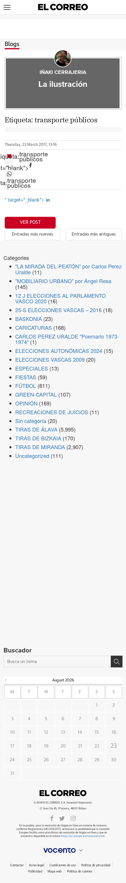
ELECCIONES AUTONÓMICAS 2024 (58, 350)
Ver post (30, 222)
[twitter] (62, 818)
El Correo (63, 793)
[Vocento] (63, 850)
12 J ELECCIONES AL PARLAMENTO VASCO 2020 (60, 298)
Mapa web (54, 871)
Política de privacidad (95, 865)
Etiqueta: (21, 156)
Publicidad (35, 871)
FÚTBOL (25, 385)
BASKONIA (28, 318)
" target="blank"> (9, 165)
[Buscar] (116, 661)
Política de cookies (79, 871)
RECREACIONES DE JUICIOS (51, 412)
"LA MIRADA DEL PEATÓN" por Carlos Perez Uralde (68, 269)
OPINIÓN (26, 403)
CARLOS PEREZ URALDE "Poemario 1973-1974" (67, 339)
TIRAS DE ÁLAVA (36, 429)
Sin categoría (30, 420)
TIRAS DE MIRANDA (40, 447)
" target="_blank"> (25, 199)
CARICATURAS (33, 327)
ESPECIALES (31, 368)
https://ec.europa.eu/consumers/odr (82, 836)
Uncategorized (32, 455)
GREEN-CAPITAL (36, 394)
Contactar (16, 865)
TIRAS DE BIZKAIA (38, 438)
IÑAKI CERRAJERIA (63, 72)
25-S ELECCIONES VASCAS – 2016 (58, 310)
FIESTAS (25, 377)
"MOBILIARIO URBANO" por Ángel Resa (63, 281)
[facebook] (52, 818)
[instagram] (73, 818)
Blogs (12, 44)
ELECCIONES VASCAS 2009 (50, 359)
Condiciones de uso (63, 865)
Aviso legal (36, 865)
